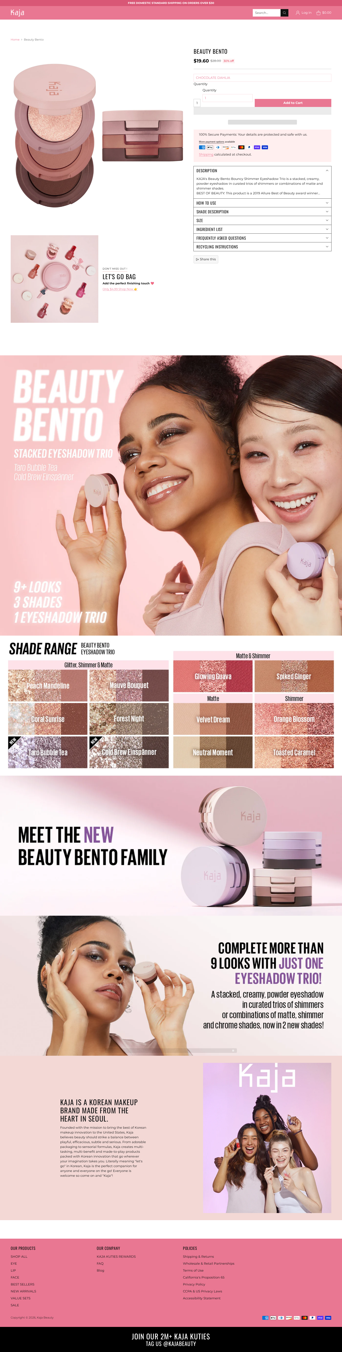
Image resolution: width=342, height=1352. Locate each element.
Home (15, 39)
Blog (100, 1270)
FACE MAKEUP (30, 27)
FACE (15, 1277)
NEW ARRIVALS (23, 1291)
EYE (14, 1264)
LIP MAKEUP (183, 22)
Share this (208, 259)
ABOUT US (45, 31)
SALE (15, 1305)
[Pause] (233, 1050)
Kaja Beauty (45, 1317)
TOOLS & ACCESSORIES (199, 27)
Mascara (119, 22)
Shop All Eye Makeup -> (149, 22)
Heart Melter (255, 22)
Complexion (56, 27)
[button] (262, 111)
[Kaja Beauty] (17, 13)
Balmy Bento (208, 22)
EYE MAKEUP (35, 22)
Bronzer (90, 27)
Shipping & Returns (198, 1257)
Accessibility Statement (202, 1298)
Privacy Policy (194, 1284)
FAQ (100, 1264)
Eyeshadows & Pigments (71, 22)
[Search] (284, 13)
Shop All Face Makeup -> (155, 27)
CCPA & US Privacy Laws (202, 1291)
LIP (13, 1270)
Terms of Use (193, 1270)
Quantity (201, 84)
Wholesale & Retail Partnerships (208, 1264)
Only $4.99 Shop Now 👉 (120, 289)
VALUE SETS (20, 1298)
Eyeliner (101, 22)
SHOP (5, 22)
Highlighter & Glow (116, 27)
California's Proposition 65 (203, 1277)
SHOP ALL (19, 1257)
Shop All (6, 27)
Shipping (206, 154)
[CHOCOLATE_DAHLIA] (98, 135)
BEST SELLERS (234, 27)
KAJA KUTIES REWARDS (116, 1257)
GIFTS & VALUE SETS (16, 31)
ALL (17, 22)
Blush (74, 27)
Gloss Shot (232, 22)
